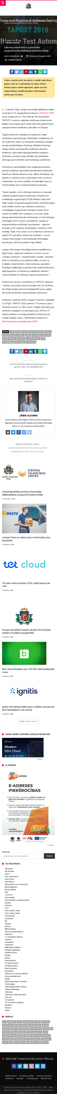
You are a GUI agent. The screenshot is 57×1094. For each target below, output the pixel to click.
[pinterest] (26, 71)
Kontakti (19, 1078)
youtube (37, 1042)
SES (43, 338)
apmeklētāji (15, 331)
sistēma (37, 1035)
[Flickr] (31, 1066)
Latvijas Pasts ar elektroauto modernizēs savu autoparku (26, 539)
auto (19, 1022)
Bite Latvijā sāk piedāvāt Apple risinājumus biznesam (28, 378)
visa (23, 1042)
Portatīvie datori (11, 963)
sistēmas (46, 1035)
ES (4, 335)
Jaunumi (8, 939)
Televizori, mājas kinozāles (15, 994)
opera (30, 1032)
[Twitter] (19, 1066)
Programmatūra (11, 966)
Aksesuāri (9, 868)
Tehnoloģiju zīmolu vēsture (16, 987)
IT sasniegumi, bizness (14, 937)
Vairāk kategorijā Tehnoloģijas (27, 452)
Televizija (8, 992)
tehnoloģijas (20, 342)
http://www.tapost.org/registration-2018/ (19, 321)
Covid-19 (9, 895)
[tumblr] (35, 71)
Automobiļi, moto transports (16, 884)
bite (6, 892)
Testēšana (31, 342)
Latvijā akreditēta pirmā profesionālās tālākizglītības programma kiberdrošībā (22, 493)
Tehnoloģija (7, 342)
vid (11, 1042)
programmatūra (32, 338)
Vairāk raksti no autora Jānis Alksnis (27, 448)
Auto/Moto (9, 882)
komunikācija (38, 335)
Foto (7, 908)
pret (45, 1032)
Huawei (8, 924)
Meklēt (49, 856)
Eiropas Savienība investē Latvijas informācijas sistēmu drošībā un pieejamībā (26, 631)
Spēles (7, 979)
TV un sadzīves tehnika (14, 1002)
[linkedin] (30, 71)
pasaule (21, 338)
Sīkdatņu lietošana (44, 1076)
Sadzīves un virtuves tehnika (16, 973)
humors (8, 926)
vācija (29, 1042)
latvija (47, 335)
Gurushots (9, 918)
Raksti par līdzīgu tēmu (27, 444)
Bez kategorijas (11, 887)
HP (6, 921)
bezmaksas (28, 1022)
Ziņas (45, 1042)
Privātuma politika (26, 1076)
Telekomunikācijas (12, 989)
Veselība (8, 1005)
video (17, 1042)
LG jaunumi (9, 942)
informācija (7, 1028)
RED (20, 1035)
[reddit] (21, 71)
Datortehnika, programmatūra (17, 900)
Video (7, 1010)
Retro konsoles (11, 968)
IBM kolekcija (10, 929)
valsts (5, 1042)
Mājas (14, 1032)
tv (28, 1039)
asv (4, 1022)
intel (18, 335)
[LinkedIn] (25, 1066)
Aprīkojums (9, 871)
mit (8, 1032)
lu (3, 1032)
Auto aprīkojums (11, 876)
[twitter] (16, 71)
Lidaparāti (9, 945)
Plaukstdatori (10, 960)
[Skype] (37, 1066)
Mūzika (8, 955)
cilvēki (24, 331)
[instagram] (43, 1066)
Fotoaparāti (10, 916)
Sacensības (9, 971)
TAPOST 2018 (46, 113)
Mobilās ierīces (11, 952)
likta (5, 338)
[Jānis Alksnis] (28, 3)
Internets (8, 934)
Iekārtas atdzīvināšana (14, 931)
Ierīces (45, 1025)
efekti (40, 331)
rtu (25, 1035)
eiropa (48, 331)
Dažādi (8, 903)
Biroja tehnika (10, 889)
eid (4, 1025)
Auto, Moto (9, 879)
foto (30, 1025)
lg (51, 1028)
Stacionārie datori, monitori (16, 981)
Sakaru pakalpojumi (13, 976)
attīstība (11, 1022)
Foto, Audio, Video (12, 910)
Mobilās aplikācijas (12, 950)
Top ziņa (8, 997)
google (37, 1025)
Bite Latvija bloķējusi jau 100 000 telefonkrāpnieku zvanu (28, 670)
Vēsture (8, 1008)
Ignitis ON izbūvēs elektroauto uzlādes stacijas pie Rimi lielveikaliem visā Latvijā (28, 708)
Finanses (8, 905)
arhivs (7, 874)
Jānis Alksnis (15, 56)
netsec (7, 958)
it (22, 335)
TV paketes (9, 1000)
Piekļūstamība (11, 1076)
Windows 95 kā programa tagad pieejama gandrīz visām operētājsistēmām (28, 363)
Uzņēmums (46, 1039)
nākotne (12, 338)
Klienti (26, 1028)
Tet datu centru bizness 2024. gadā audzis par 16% (26, 585)
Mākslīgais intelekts (13, 947)
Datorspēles (10, 897)
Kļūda (28, 335)
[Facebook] (14, 1066)
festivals (10, 335)
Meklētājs (6, 852)
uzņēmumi (35, 1039)
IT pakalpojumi (32, 1078)
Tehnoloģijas (18, 21)
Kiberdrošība (46, 1078)
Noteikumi (10, 1078)
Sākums (7, 21)
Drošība (32, 331)
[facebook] (12, 71)
